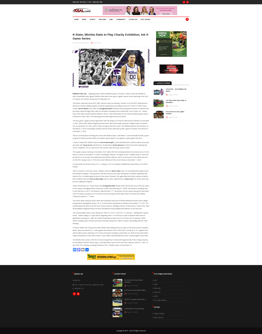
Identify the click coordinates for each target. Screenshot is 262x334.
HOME (76, 19)
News (84, 19)
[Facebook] (184, 2)
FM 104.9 (83, 2)
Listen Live (133, 19)
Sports (92, 19)
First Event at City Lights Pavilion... (135, 290)
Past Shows (145, 19)
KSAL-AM (76, 2)
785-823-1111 (79, 288)
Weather (102, 19)
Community (120, 19)
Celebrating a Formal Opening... (134, 308)
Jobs (111, 19)
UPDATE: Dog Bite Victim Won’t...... (135, 299)
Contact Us (76, 280)
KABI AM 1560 (97, 2)
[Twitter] (187, 2)
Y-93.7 (89, 2)
